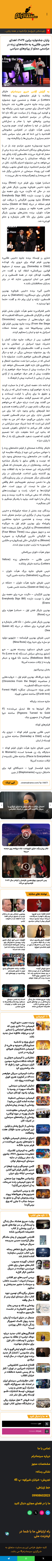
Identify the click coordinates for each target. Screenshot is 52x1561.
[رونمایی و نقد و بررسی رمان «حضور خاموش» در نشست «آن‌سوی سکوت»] (43, 1308)
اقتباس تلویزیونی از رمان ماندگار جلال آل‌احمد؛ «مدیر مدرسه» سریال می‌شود (18, 1240)
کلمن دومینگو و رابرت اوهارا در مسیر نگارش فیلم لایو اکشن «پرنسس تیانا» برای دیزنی (19, 1169)
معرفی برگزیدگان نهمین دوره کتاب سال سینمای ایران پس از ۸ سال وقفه (19, 1296)
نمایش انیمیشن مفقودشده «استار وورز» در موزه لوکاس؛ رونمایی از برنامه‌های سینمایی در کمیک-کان (19, 1115)
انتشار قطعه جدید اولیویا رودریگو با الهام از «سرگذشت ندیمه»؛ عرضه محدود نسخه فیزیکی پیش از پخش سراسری (39, 918)
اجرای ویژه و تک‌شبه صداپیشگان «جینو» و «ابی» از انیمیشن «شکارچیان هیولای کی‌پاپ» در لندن (19, 1047)
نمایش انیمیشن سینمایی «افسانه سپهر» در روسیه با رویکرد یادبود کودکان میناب (20, 1089)
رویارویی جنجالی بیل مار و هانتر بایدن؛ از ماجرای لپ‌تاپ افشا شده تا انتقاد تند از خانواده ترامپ (13, 918)
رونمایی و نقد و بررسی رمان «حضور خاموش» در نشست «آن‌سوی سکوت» (20, 1308)
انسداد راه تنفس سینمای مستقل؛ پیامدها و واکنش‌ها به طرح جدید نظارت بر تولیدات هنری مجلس (14, 1003)
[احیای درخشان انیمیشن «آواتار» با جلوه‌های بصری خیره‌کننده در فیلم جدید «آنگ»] (43, 1141)
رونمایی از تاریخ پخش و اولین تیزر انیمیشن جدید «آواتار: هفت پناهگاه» (18, 1129)
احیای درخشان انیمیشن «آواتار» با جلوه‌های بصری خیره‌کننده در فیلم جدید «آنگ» (18, 1141)
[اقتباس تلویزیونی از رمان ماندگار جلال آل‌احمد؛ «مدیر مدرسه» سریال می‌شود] (43, 1240)
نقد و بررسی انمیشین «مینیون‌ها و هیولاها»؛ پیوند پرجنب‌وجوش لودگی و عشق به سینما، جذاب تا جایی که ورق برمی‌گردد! (18, 1198)
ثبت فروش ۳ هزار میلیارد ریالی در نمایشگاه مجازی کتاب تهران (18, 1402)
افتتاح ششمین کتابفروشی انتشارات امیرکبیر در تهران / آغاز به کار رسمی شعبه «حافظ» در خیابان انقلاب (18, 1370)
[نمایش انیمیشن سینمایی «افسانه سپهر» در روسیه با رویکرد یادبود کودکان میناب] (43, 1088)
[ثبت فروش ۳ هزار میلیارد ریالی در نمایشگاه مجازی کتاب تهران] (43, 1403)
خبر (26, 801)
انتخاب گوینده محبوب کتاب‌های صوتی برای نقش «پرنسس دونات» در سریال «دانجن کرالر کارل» (21, 1267)
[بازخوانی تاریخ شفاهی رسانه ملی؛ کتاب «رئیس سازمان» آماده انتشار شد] (43, 1252)
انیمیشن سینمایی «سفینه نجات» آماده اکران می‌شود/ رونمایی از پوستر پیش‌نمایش (19, 1101)
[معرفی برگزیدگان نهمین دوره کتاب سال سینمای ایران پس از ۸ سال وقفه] (43, 1296)
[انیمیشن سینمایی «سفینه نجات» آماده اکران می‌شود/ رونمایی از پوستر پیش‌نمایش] (43, 1101)
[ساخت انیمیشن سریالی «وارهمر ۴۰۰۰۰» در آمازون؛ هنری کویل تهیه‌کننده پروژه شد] (43, 1076)
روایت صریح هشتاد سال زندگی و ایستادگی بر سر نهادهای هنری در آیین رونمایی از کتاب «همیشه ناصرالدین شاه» (38, 1003)
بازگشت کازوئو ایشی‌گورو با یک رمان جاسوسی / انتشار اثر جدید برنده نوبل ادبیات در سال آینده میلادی (18, 1354)
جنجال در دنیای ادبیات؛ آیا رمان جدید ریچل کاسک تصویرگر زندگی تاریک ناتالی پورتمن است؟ (18, 1323)
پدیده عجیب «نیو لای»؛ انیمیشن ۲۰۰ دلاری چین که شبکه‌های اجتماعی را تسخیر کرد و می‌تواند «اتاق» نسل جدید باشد (18, 1030)
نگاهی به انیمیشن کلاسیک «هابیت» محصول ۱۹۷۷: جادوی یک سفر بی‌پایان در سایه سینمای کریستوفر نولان (18, 1156)
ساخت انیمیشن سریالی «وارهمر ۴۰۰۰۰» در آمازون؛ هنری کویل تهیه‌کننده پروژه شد (18, 1077)
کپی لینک (10, 783)
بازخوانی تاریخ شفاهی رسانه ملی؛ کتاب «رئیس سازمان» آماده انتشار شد (20, 1252)
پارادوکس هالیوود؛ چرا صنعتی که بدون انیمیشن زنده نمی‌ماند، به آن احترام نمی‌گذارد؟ (18, 1182)
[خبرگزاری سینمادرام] (26, 14)
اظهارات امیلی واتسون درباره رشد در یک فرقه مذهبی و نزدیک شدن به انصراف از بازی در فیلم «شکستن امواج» (38, 944)
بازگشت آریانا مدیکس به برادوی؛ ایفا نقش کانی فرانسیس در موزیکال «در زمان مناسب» (26, 808)
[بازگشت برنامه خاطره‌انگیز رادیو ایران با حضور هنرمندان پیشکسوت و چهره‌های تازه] (13, 959)
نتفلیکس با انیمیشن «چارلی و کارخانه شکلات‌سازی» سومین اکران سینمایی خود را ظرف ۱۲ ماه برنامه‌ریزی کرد (19, 1063)
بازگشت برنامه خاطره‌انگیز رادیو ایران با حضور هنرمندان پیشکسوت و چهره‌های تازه (14, 971)
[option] (26, 805)
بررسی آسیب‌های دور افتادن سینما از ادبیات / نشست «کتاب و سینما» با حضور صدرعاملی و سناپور (18, 1282)
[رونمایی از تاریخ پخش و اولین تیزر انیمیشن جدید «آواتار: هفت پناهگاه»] (43, 1129)
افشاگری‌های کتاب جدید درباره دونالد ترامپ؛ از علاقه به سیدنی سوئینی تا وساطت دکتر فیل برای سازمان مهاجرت (18, 1339)
